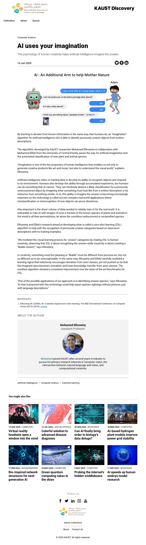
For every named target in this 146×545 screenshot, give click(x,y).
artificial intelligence (27, 383)
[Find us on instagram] (79, 502)
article (44, 306)
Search (36, 20)
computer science (50, 383)
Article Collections (73, 522)
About (24, 20)
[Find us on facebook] (60, 501)
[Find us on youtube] (85, 502)
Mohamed (46, 358)
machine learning (70, 383)
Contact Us (77, 529)
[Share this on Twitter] (117, 63)
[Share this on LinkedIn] (126, 63)
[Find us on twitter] (66, 501)
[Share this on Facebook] (121, 63)
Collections (9, 20)
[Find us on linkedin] (73, 501)
